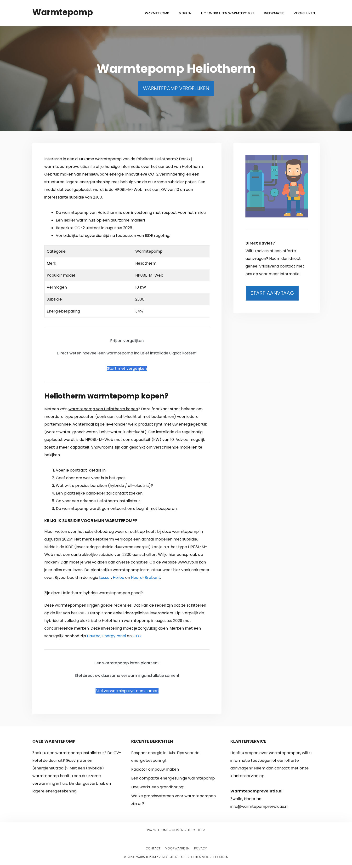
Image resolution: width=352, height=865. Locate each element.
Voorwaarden (177, 848)
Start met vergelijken (127, 368)
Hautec (94, 636)
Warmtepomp (62, 12)
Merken (185, 13)
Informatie (274, 13)
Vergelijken (304, 13)
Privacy (200, 848)
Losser (105, 577)
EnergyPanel (114, 636)
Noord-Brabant (145, 577)
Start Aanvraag (272, 293)
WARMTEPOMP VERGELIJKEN (176, 88)
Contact (153, 848)
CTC (137, 636)
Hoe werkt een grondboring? (158, 787)
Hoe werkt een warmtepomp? (227, 13)
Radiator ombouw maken (155, 769)
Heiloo (118, 577)
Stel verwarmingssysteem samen (127, 691)
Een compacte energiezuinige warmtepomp (173, 778)
